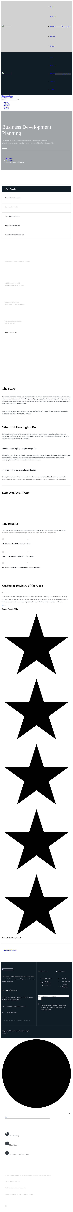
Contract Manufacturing (19, 1155)
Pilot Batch (13, 1145)
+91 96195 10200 (12, 1013)
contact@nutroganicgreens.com (17, 1188)
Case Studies (9, 160)
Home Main (9, 159)
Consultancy (14, 1135)
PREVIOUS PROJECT (10, 950)
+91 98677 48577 (15, 1181)
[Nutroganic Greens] (7, 96)
